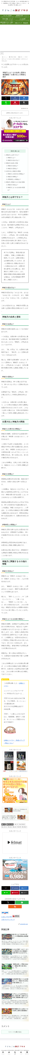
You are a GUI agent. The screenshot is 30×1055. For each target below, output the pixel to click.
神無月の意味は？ (13, 168)
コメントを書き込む (15, 1032)
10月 (4, 824)
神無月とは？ (12, 157)
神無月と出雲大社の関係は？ (16, 174)
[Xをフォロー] (8, 902)
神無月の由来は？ (13, 165)
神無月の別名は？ (13, 185)
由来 (15, 827)
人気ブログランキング (8, 919)
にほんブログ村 (6, 917)
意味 (11, 827)
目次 (12, 151)
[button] (24, 103)
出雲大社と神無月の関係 (13, 171)
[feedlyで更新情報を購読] (22, 902)
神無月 (25, 827)
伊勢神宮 (23, 824)
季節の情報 (10, 824)
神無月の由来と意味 (12, 163)
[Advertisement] (15, 39)
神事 (20, 827)
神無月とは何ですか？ (12, 155)
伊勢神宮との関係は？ (14, 179)
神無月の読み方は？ (14, 160)
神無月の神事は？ (13, 176)
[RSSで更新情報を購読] (15, 906)
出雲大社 (5, 827)
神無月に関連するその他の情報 (15, 182)
